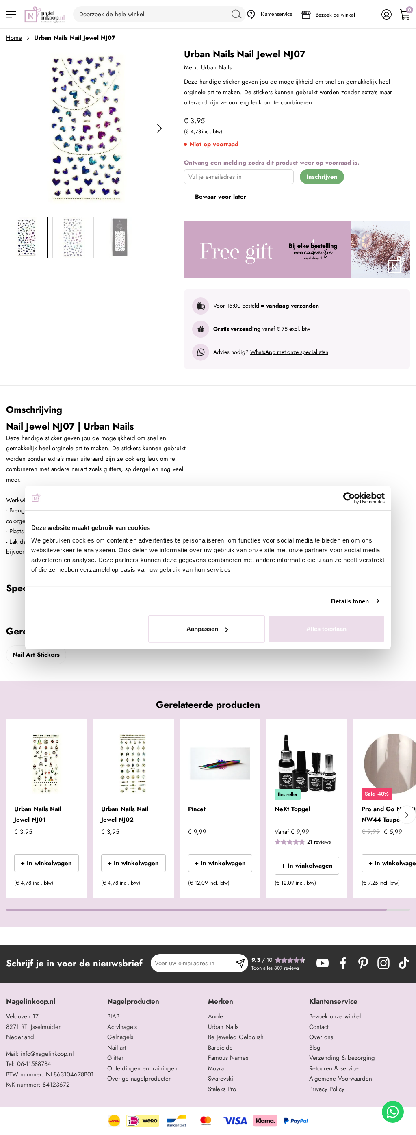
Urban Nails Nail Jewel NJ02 (124, 814)
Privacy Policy (326, 1089)
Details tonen (350, 600)
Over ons (321, 1037)
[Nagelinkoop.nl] (44, 14)
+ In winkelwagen (46, 863)
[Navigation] (11, 14)
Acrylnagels (122, 1026)
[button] (68, 885)
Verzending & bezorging (342, 1057)
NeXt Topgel (292, 809)
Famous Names (228, 1057)
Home (14, 37)
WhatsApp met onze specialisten (289, 352)
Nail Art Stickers (36, 654)
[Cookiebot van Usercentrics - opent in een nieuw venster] (349, 498)
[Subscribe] (240, 963)
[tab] (53, 1001)
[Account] (386, 14)
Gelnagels (120, 1037)
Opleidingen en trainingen (142, 1068)
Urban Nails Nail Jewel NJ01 (37, 814)
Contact (319, 1026)
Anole (215, 1016)
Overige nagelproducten (139, 1078)
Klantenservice (276, 14)
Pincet (197, 809)
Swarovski (220, 1078)
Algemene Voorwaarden (340, 1078)
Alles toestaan (326, 628)
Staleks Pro (222, 1089)
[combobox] (159, 14)
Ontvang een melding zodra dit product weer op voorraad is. (272, 162)
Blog (315, 1047)
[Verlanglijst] (368, 14)
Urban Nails (216, 67)
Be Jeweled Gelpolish (236, 1037)
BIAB (113, 1016)
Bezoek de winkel (335, 15)
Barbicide (220, 1047)
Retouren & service (334, 1068)
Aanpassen (202, 628)
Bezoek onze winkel (335, 1016)
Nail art (116, 1047)
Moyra (216, 1068)
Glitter (115, 1057)
